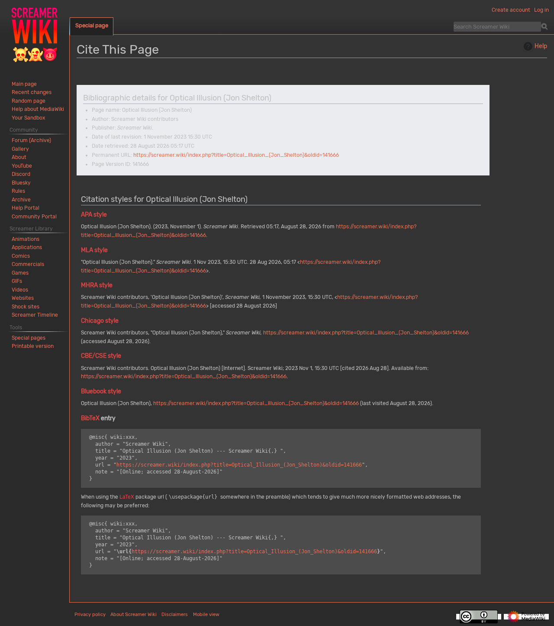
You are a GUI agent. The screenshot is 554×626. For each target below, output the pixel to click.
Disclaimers (174, 614)
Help (541, 46)
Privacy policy (90, 614)
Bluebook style (101, 391)
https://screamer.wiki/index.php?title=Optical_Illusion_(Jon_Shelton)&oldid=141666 (236, 155)
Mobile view (206, 614)
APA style (94, 214)
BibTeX (90, 418)
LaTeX (126, 497)
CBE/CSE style (101, 356)
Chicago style (100, 320)
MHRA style (97, 285)
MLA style (94, 250)
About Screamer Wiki (133, 614)
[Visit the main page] (34, 34)
